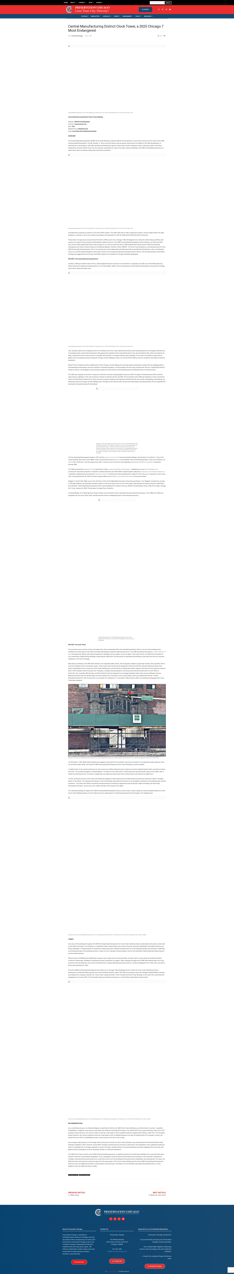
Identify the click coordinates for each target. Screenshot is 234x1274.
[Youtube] (123, 1219)
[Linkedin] (78, 40)
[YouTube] (170, 9)
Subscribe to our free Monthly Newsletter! (153, 1229)
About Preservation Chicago (72, 1229)
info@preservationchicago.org (117, 1251)
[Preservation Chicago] (88, 9)
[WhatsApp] (87, 40)
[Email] (91, 40)
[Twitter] (162, 9)
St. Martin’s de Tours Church (157, 1195)
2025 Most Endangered (84, 1175)
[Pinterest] (82, 40)
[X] (74, 40)
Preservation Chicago (77, 36)
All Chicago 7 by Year (73, 1175)
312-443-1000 (117, 1249)
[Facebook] (158, 9)
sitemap (117, 1256)
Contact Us (104, 1229)
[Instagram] (166, 9)
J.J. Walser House (73, 1195)
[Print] (95, 40)
